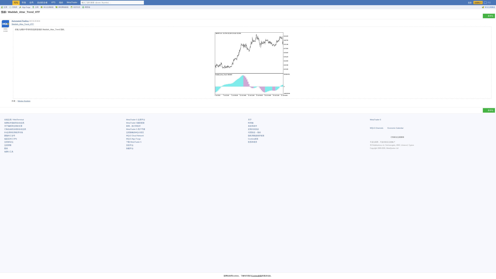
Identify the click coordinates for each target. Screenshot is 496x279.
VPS (53, 2)
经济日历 (76, 7)
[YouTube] (383, 137)
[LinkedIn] (388, 137)
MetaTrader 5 (375, 120)
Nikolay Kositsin (24, 101)
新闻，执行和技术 (133, 126)
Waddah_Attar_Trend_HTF (23, 24)
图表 (6, 148)
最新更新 (135, 123)
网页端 (87, 7)
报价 (61, 2)
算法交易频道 (490, 7)
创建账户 (478, 3)
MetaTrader (72, 2)
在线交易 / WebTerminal (14, 120)
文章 (5, 7)
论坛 (16, 2)
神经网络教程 (63, 7)
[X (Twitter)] (379, 137)
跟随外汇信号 (9, 136)
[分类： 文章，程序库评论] (5, 17)
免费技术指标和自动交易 (14, 123)
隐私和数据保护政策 (256, 136)
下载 (133, 142)
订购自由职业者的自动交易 (15, 129)
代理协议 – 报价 (254, 132)
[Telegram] (375, 137)
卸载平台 (129, 148)
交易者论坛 (8, 142)
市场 (24, 2)
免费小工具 (8, 152)
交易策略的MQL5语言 (135, 132)
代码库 (14, 7)
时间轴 (250, 123)
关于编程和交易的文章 (13, 126)
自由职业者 (42, 2)
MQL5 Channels (376, 128)
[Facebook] (371, 137)
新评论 (490, 16)
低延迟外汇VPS (10, 139)
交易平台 (135, 120)
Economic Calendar (396, 128)
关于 (250, 120)
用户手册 (135, 129)
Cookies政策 (253, 139)
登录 (470, 3)
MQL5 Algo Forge (133, 139)
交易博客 (7, 145)
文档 (36, 7)
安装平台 (129, 145)
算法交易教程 (48, 7)
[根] (2, 17)
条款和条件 (252, 126)
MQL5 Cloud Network (135, 136)
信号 (31, 2)
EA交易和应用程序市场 (13, 132)
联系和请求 (252, 142)
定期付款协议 (253, 129)
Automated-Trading (20, 21)
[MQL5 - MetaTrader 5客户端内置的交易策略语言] (6, 2)
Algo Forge (26, 7)
